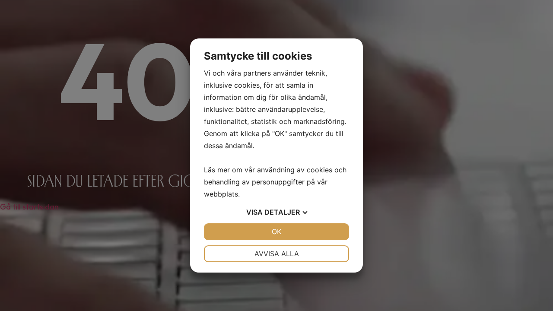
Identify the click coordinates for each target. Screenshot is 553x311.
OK (276, 231)
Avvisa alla (276, 253)
